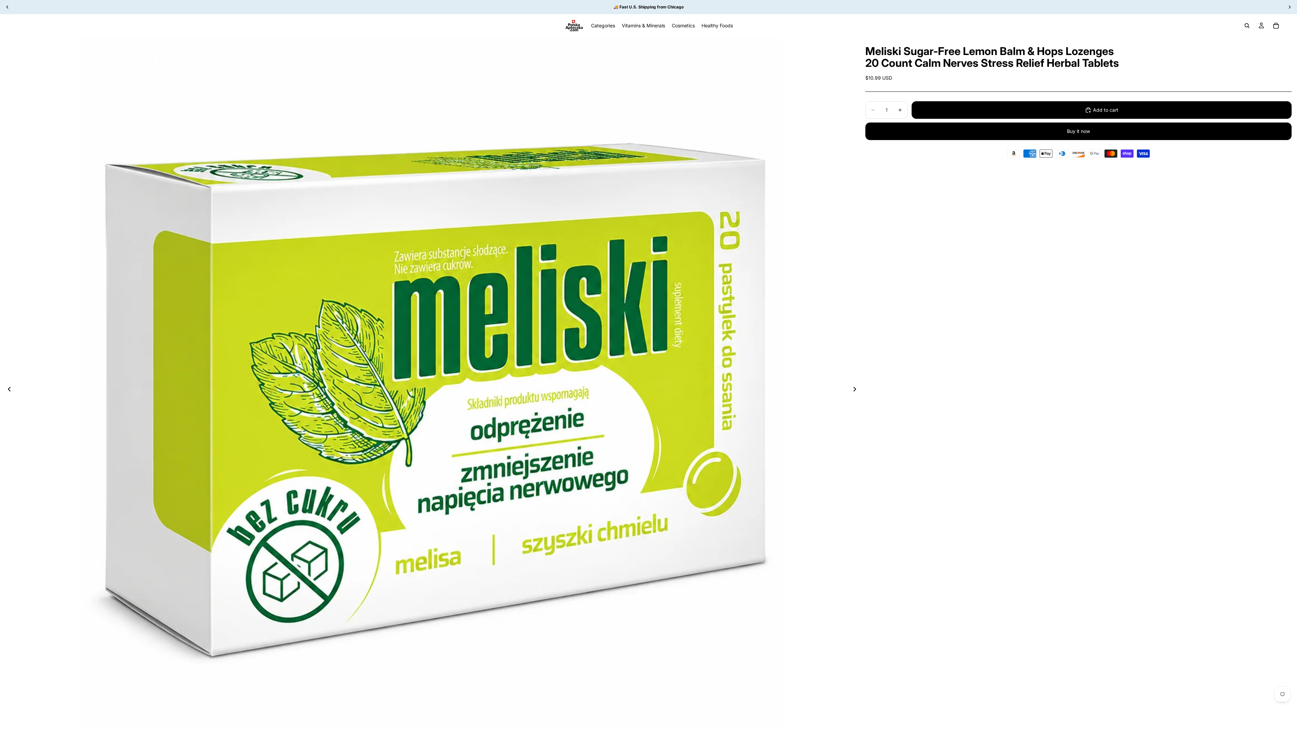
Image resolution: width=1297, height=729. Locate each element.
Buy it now (1078, 131)
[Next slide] (856, 390)
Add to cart (1105, 110)
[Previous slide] (7, 390)
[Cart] (1276, 25)
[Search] (1247, 25)
